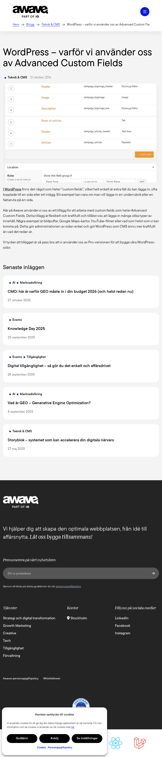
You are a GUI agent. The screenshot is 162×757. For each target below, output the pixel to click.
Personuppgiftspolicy (60, 747)
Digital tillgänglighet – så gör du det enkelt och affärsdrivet (59, 366)
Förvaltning (11, 656)
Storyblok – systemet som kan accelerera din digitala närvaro (61, 440)
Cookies (41, 747)
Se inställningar (87, 738)
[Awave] (30, 12)
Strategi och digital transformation (29, 618)
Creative (9, 633)
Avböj (54, 738)
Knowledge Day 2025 (26, 329)
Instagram (122, 633)
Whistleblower (51, 678)
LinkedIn (121, 618)
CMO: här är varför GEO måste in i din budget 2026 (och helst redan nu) (71, 292)
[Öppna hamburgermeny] (144, 11)
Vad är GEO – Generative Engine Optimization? (49, 403)
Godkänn (22, 738)
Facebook (122, 626)
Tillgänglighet (13, 648)
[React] (115, 743)
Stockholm (78, 618)
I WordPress (12, 189)
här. (72, 727)
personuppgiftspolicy (68, 586)
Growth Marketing (17, 626)
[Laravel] (140, 743)
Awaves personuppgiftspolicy (21, 678)
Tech (7, 641)
